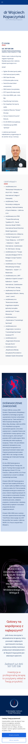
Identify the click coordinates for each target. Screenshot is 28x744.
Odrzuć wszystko (14, 740)
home (7, 19)
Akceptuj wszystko (14, 735)
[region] (14, 730)
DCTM (10, 19)
